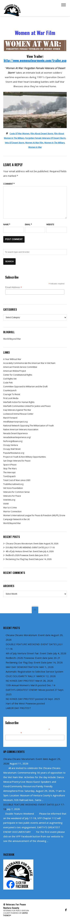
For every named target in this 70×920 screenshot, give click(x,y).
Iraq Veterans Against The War (17, 410)
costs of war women (19, 133)
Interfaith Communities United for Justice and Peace (27, 406)
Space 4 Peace (9, 464)
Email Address (13, 287)
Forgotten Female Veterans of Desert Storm (45, 138)
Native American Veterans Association (20, 429)
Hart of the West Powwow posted (25, 703)
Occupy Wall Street (12, 449)
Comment (9, 183)
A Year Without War (12, 359)
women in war (35, 147)
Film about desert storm (41, 133)
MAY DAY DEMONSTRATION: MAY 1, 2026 (30, 667)
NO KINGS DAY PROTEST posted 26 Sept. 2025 (33, 698)
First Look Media (10, 398)
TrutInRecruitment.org (13, 484)
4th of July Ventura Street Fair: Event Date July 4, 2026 (30, 551)
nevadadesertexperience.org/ (17, 437)
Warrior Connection (12, 511)
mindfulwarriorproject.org (15, 421)
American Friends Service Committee (20, 367)
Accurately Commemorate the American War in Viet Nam (29, 363)
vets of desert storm (14, 142)
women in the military (54, 142)
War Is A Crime (10, 507)
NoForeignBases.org (12, 441)
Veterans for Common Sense (16, 492)
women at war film (34, 142)
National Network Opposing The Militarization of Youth (28, 425)
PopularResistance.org (13, 453)
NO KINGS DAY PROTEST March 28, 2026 (29, 680)
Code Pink (8, 382)
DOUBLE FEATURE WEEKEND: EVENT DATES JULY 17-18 (30, 547)
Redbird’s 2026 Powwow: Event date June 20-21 (27, 555)
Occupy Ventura (10, 445)
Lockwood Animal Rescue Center (18, 413)
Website (50, 224)
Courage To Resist (11, 394)
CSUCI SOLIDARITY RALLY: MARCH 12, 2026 (31, 676)
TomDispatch (9, 476)
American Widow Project (14, 371)
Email (28, 224)
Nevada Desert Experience (15, 433)
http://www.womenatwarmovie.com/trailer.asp (35, 60)
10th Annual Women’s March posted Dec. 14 (30, 685)
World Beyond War (12, 338)
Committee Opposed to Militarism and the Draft (25, 386)
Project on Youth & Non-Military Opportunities (24, 456)
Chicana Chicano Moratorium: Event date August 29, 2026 (32, 543)
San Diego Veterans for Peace (16, 460)
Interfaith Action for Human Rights (18, 402)
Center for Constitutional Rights (17, 374)
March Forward (10, 417)
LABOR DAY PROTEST (18, 708)
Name (6, 224)
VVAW (6, 503)
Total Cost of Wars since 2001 (17, 480)
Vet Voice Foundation (13, 488)
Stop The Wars (10, 468)
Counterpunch (9, 390)
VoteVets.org (9, 499)
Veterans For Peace (12, 495)
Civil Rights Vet (9, 378)
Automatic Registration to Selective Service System (34, 671)
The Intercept (9, 472)
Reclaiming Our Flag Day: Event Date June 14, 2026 (28, 559)
